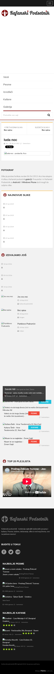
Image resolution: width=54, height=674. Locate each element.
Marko (43, 671)
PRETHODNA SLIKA (14, 127)
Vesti (6, 77)
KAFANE (45, 402)
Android (16, 182)
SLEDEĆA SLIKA (42, 127)
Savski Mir (19, 389)
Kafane (7, 99)
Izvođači (8, 92)
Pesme (7, 84)
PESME (34, 413)
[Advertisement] (27, 45)
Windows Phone (29, 182)
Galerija (7, 106)
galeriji (29, 179)
